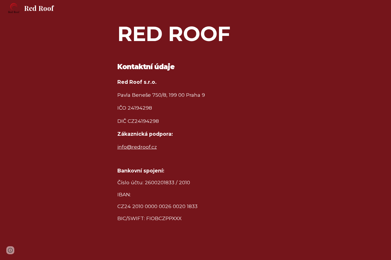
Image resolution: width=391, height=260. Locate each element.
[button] (10, 250)
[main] (195, 33)
